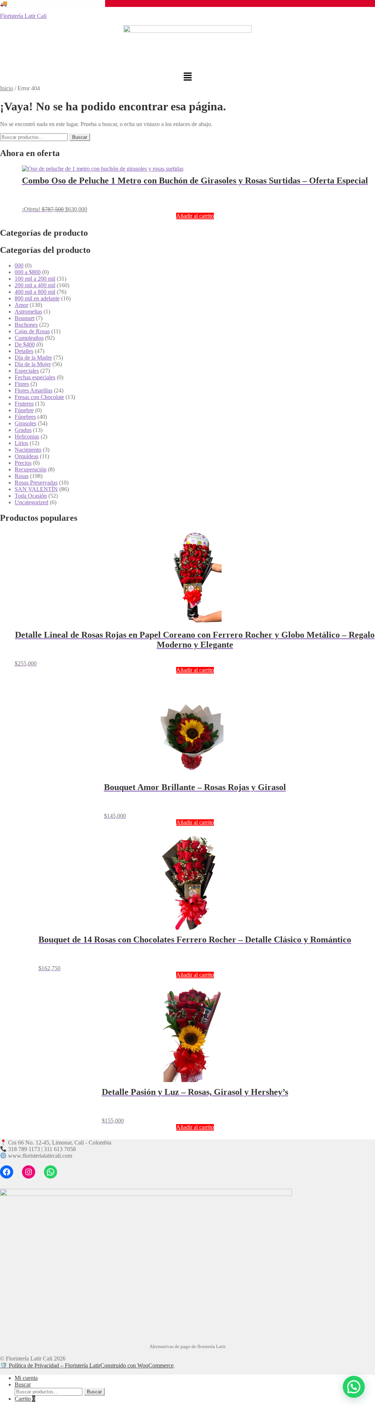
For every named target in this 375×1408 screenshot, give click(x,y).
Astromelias (28, 311)
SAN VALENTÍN (36, 489)
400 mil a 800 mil (35, 292)
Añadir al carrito (195, 216)
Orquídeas (26, 456)
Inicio (6, 88)
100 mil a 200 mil (35, 279)
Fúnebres (25, 417)
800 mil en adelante (37, 298)
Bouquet (24, 318)
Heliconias (27, 436)
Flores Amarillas (33, 390)
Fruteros (24, 404)
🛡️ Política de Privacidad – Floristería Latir (50, 1365)
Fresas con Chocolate (39, 397)
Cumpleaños (29, 338)
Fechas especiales (35, 377)
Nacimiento (28, 450)
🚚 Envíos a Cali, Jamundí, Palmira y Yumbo (52, 3)
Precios (23, 463)
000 (19, 265)
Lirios (21, 443)
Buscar (79, 137)
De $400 (25, 344)
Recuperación (31, 469)
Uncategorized (31, 502)
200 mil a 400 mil (35, 285)
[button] (187, 77)
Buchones (26, 325)
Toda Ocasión (31, 496)
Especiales (27, 371)
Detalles (24, 351)
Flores (22, 384)
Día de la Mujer (33, 364)
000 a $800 (28, 272)
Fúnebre (24, 410)
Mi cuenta (26, 1378)
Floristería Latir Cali (23, 16)
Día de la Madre (33, 357)
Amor (21, 305)
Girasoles (25, 423)
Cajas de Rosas (32, 331)
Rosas (22, 476)
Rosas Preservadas (36, 482)
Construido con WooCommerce (137, 1365)
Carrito (25, 1399)
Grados (23, 430)
